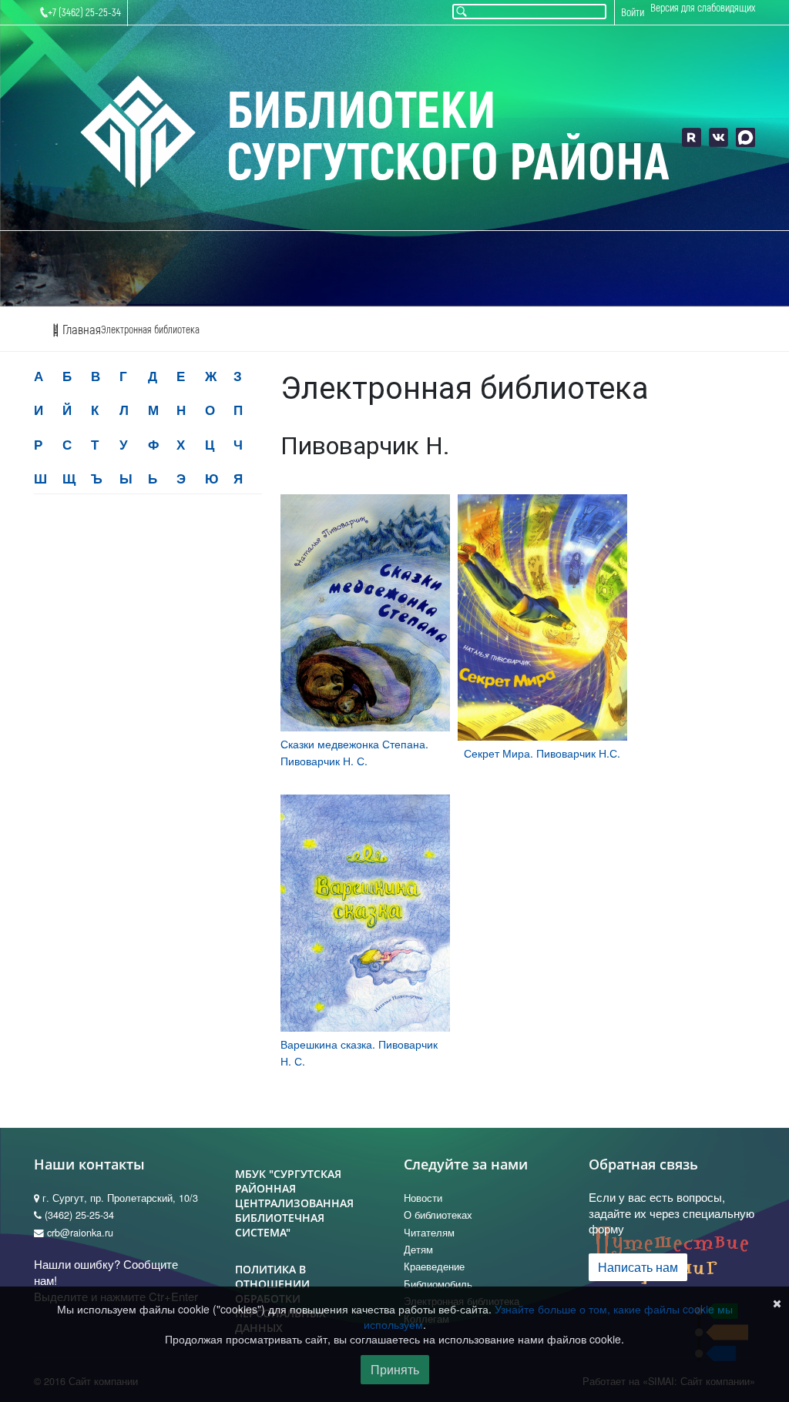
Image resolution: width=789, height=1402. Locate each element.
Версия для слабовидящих (702, 8)
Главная (80, 330)
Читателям (429, 1233)
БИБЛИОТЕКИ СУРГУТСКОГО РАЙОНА (448, 137)
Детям (418, 1249)
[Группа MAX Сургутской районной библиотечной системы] (745, 137)
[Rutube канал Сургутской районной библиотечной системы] (691, 137)
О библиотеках (438, 1215)
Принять (395, 1369)
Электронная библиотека (150, 329)
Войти (632, 12)
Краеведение (434, 1266)
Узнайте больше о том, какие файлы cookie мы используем (548, 1316)
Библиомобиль (438, 1284)
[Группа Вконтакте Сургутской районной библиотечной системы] (718, 137)
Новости (423, 1198)
